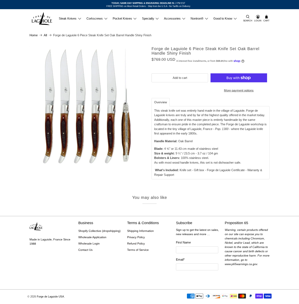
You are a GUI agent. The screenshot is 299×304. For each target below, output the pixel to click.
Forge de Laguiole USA (50, 296)
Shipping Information (140, 230)
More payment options (239, 90)
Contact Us (85, 249)
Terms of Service (138, 249)
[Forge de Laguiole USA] (42, 18)
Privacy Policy (136, 237)
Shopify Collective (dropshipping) (99, 230)
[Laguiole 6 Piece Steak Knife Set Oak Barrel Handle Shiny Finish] (88, 105)
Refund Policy (136, 243)
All (45, 35)
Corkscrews (94, 18)
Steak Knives (67, 18)
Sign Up (197, 277)
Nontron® (197, 18)
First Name (183, 242)
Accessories (172, 18)
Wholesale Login (89, 243)
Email (180, 259)
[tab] (161, 102)
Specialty (148, 18)
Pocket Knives (122, 18)
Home (33, 35)
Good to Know (222, 18)
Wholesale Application (92, 237)
